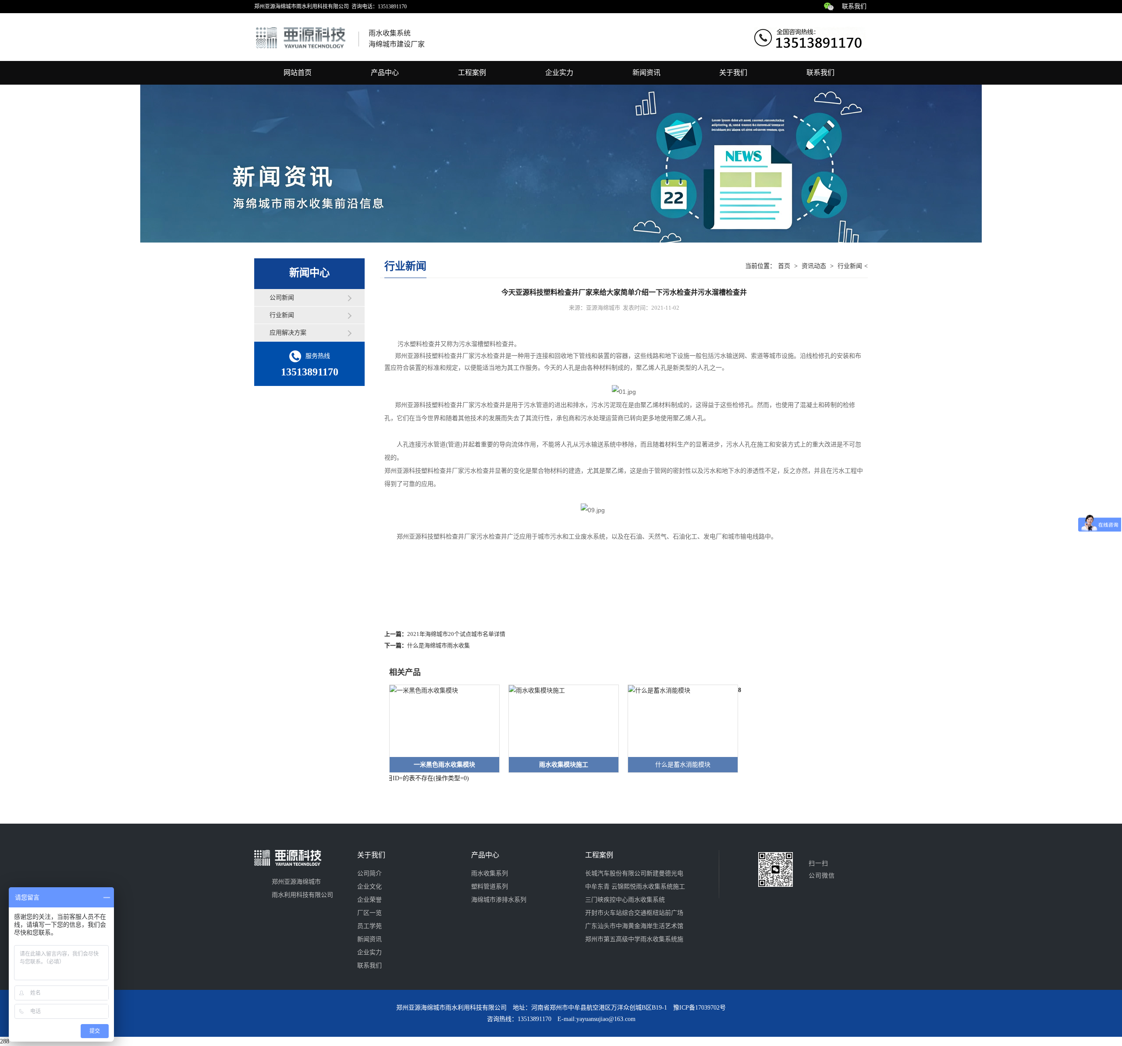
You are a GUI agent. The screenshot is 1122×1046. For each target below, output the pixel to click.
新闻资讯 (646, 72)
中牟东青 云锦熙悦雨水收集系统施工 (635, 886)
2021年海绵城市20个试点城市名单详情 (456, 634)
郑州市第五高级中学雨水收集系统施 (634, 939)
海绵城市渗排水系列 (498, 899)
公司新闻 (282, 297)
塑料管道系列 (489, 886)
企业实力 (559, 72)
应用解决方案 (288, 332)
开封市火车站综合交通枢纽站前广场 (634, 913)
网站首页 (298, 72)
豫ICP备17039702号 (699, 1007)
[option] (440, 729)
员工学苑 (369, 926)
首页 (784, 266)
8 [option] (739, 690)
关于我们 (733, 72)
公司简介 (369, 873)
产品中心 (385, 72)
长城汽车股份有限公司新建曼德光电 (634, 873)
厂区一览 (369, 913)
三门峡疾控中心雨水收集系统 (625, 899)
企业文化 (369, 886)
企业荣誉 (369, 899)
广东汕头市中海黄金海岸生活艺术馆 (634, 926)
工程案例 (472, 72)
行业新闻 (282, 315)
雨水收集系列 (489, 873)
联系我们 (854, 6)
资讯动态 (814, 266)
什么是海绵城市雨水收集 (438, 645)
